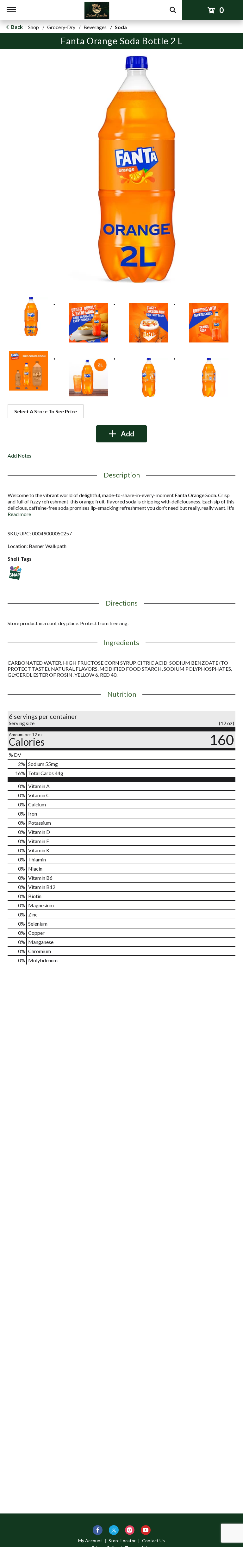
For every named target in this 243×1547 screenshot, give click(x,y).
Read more (19, 514)
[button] (28, 316)
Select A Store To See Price (45, 411)
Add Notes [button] (19, 456)
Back (16, 27)
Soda (121, 27)
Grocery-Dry (61, 27)
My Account (90, 1540)
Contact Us (153, 1540)
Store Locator (122, 1540)
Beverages (95, 27)
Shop (33, 27)
